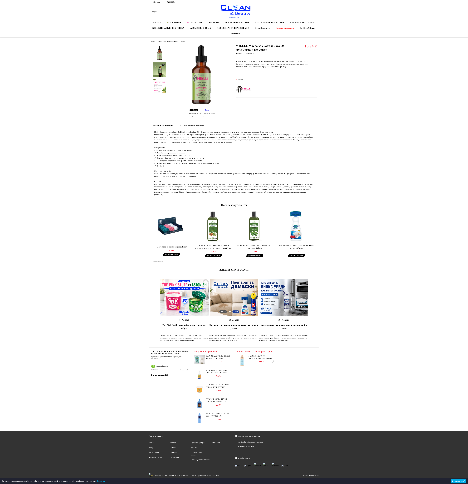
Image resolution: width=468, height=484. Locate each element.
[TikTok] (315, 2)
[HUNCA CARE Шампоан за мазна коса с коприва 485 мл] (254, 226)
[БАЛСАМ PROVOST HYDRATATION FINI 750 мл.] (242, 365)
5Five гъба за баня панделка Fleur (172, 247)
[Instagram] (311, 2)
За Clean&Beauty (308, 28)
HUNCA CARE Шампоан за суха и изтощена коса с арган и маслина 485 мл (213, 246)
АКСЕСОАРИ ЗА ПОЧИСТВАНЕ (233, 28)
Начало (153, 41)
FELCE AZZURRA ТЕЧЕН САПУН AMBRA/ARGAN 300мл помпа (216, 400)
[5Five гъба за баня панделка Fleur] (171, 226)
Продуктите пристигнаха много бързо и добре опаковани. (166, 358)
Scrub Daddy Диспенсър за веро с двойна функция (218, 357)
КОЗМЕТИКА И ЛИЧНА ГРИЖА (168, 28)
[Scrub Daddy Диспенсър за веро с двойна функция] (199, 363)
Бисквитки (216, 443)
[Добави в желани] (315, 80)
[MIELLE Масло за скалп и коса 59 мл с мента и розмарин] (201, 105)
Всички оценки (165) (160, 375)
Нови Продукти (262, 28)
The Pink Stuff (196, 22)
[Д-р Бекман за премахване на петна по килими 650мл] (296, 226)
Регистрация (154, 452)
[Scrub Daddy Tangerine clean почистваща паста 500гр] (199, 394)
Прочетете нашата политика (208, 476)
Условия (194, 448)
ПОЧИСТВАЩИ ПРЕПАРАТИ (269, 22)
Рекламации (174, 457)
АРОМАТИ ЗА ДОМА (200, 28)
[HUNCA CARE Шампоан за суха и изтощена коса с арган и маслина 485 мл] (213, 226)
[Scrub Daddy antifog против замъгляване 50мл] (199, 380)
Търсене (173, 448)
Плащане (173, 452)
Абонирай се (158, 262)
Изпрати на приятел (194, 113)
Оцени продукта (209, 113)
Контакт (173, 443)
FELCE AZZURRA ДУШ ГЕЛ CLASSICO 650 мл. (217, 415)
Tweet (207, 110)
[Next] (315, 234)
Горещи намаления (285, 28)
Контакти (235, 34)
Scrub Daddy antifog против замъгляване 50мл (216, 371)
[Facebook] (308, 2)
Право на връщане (198, 443)
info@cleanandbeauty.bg (253, 442)
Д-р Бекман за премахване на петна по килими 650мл (296, 246)
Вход (151, 448)
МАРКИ (157, 22)
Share (195, 110)
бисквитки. (101, 481)
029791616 (171, 2)
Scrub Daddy (175, 22)
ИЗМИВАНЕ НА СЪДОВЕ (302, 22)
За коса (183, 41)
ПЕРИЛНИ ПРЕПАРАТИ (237, 22)
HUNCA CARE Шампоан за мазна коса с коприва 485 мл (255, 246)
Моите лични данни (311, 476)
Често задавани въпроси (191, 125)
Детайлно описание (163, 125)
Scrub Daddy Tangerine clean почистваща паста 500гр (217, 386)
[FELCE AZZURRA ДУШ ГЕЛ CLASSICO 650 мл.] (199, 423)
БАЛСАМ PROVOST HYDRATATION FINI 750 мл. (261, 357)
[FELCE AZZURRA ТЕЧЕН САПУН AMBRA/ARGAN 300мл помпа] (199, 408)
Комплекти (214, 22)
